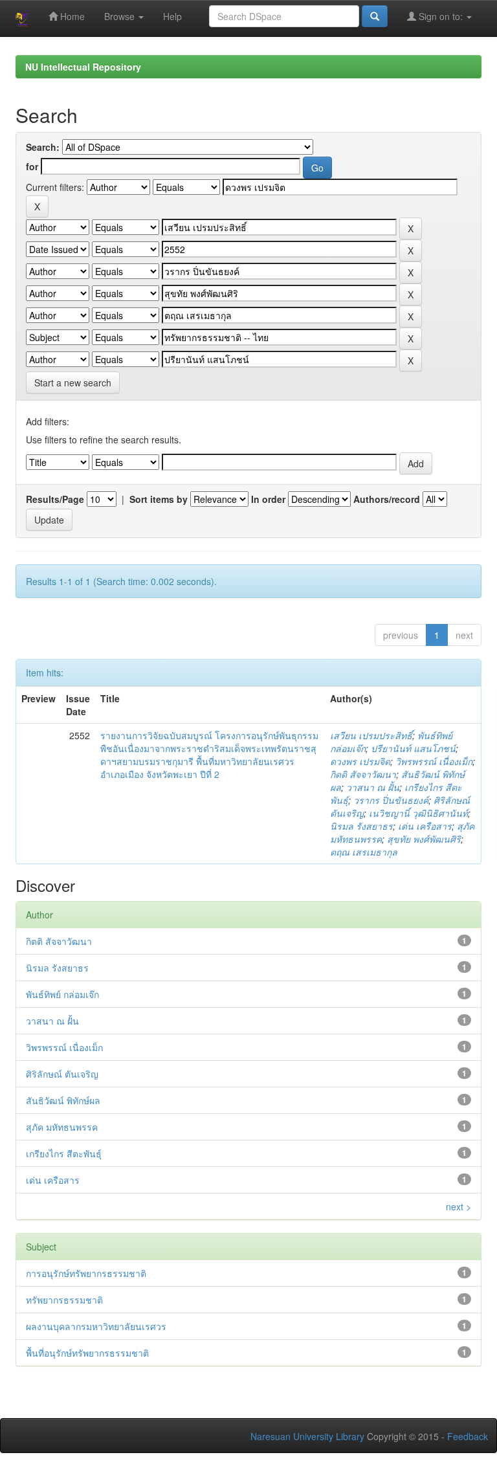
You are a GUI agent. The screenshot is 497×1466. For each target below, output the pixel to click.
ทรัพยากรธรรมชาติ (64, 1299)
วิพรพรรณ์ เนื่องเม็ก (433, 761)
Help (172, 16)
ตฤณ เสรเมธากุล (363, 851)
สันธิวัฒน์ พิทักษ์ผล (63, 1100)
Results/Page (55, 499)
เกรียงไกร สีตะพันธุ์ (64, 1153)
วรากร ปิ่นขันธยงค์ (390, 800)
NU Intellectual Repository (83, 66)
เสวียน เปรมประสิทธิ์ (371, 735)
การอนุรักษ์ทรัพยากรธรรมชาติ (86, 1273)
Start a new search (72, 382)
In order (268, 499)
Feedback (467, 1436)
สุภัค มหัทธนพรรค (62, 1126)
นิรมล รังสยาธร (361, 825)
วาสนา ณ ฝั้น (372, 787)
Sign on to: (440, 16)
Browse (120, 16)
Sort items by (158, 499)
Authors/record (386, 499)
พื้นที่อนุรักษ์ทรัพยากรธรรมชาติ (87, 1352)
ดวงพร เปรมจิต (360, 761)
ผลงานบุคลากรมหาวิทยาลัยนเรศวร (96, 1326)
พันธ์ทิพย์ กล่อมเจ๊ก (62, 994)
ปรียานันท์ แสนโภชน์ (413, 748)
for (32, 166)
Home (71, 16)
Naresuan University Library (307, 1436)
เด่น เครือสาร (425, 825)
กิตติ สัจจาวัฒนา (363, 774)
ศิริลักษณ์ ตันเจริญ (62, 1073)
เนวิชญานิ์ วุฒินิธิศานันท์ (418, 812)
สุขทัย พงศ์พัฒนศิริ (424, 838)
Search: (43, 146)
